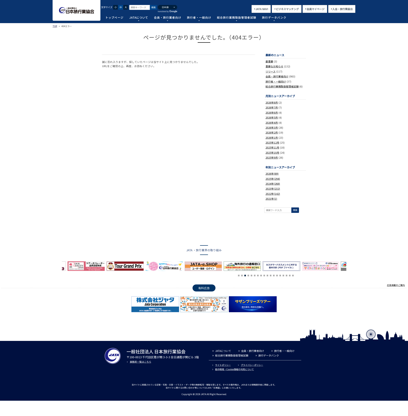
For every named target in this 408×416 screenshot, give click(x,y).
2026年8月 (272, 102)
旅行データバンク (274, 17)
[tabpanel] (165, 266)
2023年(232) (273, 189)
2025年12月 (272, 142)
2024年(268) (273, 184)
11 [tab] (270, 275)
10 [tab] (267, 275)
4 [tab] (248, 275)
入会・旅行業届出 (342, 9)
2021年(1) (271, 199)
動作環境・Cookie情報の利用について (234, 369)
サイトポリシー (223, 365)
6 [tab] (254, 275)
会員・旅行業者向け (167, 17)
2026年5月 (272, 117)
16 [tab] (286, 275)
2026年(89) (272, 174)
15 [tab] (283, 275)
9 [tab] (264, 275)
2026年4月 (272, 123)
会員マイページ (315, 9)
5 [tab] (251, 275)
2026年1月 (272, 138)
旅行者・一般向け (199, 17)
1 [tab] (238, 275)
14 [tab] (280, 275)
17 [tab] (289, 275)
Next (348, 267)
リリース (271, 71)
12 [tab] (273, 275)
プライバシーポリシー (252, 365)
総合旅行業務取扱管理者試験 (236, 17)
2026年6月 (272, 112)
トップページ (114, 17)
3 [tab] (245, 275)
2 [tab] (242, 275)
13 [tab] (277, 275)
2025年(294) (273, 179)
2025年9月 (272, 157)
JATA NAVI (262, 9)
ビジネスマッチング (287, 9)
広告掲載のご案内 (396, 285)
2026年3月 (272, 127)
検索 (153, 7)
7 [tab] (257, 275)
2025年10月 (272, 153)
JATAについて (138, 17)
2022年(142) (273, 194)
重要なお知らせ (274, 66)
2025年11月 (272, 147)
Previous (59, 267)
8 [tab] (261, 275)
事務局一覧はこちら (140, 361)
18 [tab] (293, 275)
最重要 (269, 61)
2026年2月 (272, 132)
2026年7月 (272, 107)
